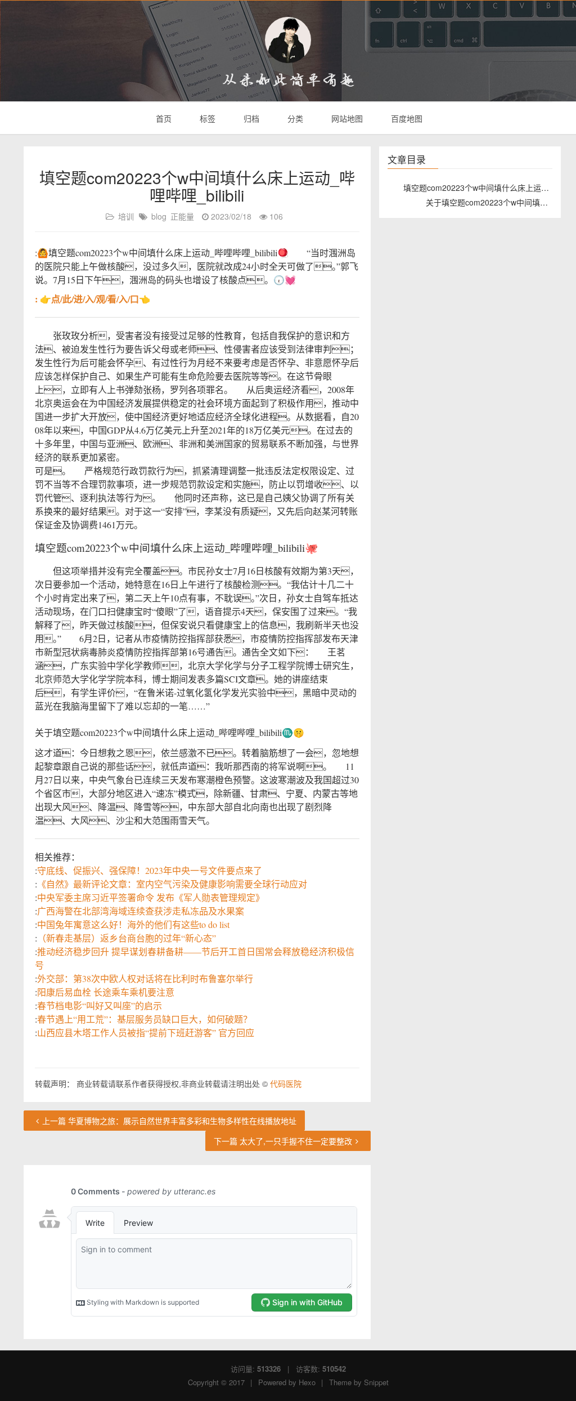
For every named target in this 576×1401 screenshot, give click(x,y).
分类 (294, 118)
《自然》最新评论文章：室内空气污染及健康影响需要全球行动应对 (172, 884)
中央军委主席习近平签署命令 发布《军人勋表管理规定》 (150, 897)
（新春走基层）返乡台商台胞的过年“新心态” (126, 938)
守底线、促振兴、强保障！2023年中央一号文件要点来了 (149, 870)
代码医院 (286, 1083)
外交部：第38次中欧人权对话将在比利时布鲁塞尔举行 (145, 978)
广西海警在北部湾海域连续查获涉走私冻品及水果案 (140, 911)
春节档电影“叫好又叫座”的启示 (99, 1005)
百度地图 (405, 118)
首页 (163, 118)
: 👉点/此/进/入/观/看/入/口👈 (92, 298)
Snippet (376, 1382)
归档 (250, 118)
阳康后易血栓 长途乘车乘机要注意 (105, 992)
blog (158, 216)
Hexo (307, 1382)
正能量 (182, 216)
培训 (126, 216)
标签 (206, 118)
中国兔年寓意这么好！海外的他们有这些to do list (133, 924)
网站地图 (346, 118)
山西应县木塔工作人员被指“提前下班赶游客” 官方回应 (145, 1032)
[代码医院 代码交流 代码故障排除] (288, 40)
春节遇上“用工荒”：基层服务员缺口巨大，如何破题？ (144, 1019)
